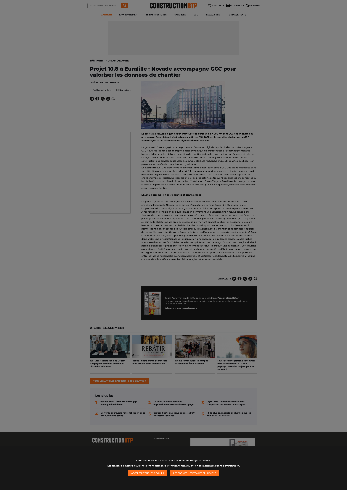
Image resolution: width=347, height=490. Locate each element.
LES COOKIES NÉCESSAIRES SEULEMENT (194, 473)
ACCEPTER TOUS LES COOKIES (147, 473)
